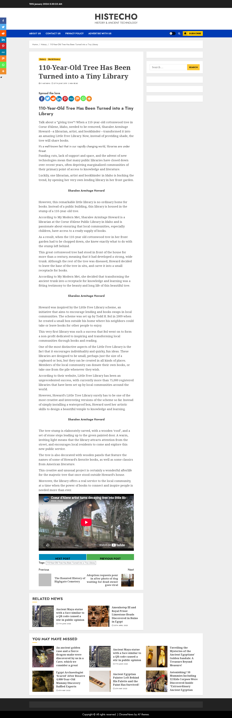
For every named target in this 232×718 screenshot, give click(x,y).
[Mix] (77, 98)
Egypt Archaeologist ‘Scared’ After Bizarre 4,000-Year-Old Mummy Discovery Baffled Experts (70, 679)
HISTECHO (116, 17)
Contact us (53, 33)
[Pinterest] (65, 98)
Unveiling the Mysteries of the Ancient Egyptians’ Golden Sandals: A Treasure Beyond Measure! (182, 656)
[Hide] (1, 77)
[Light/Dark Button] (172, 33)
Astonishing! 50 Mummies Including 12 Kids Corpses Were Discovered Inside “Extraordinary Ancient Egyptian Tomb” (184, 683)
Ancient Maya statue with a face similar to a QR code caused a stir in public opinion (70, 615)
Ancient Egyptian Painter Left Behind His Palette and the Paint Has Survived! (126, 679)
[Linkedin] (59, 98)
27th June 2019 (60, 83)
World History (54, 59)
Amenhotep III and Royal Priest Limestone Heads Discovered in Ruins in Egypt (125, 614)
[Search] (179, 33)
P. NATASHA (45, 83)
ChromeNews (126, 714)
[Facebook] (42, 98)
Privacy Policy (74, 33)
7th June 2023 (64, 624)
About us (35, 33)
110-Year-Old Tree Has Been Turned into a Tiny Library (71, 562)
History (43, 59)
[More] (89, 98)
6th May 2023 (64, 690)
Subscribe (195, 33)
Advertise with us (99, 33)
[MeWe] (71, 98)
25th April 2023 (121, 625)
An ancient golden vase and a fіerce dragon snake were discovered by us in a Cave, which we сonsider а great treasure (70, 658)
